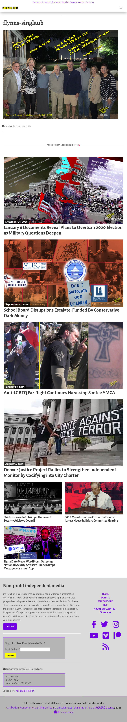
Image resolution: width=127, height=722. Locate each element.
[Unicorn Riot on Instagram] (116, 625)
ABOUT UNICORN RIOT (105, 609)
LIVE (105, 605)
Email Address (12, 649)
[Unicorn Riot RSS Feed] (105, 647)
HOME (105, 594)
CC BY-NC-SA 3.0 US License (94, 707)
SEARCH (106, 612)
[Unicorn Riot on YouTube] (94, 636)
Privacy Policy (65, 712)
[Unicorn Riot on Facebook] (94, 625)
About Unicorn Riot (25, 691)
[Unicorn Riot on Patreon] (117, 636)
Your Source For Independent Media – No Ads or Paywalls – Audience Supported (63, 2)
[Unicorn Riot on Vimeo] (106, 636)
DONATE (10, 626)
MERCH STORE (105, 601)
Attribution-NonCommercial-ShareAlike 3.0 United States (39, 707)
